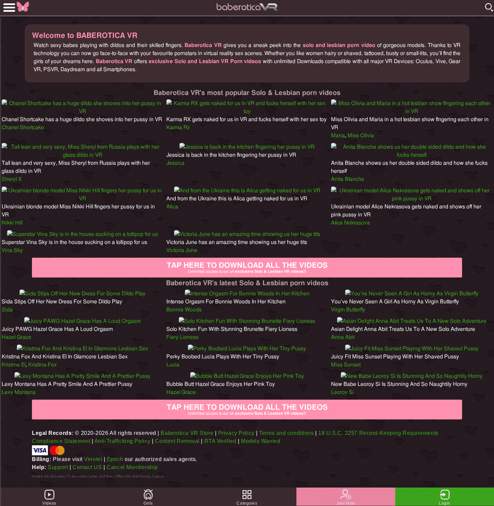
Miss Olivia (360, 135)
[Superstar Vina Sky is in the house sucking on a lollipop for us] (82, 234)
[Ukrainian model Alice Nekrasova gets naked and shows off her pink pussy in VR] (411, 198)
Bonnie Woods (184, 309)
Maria (338, 135)
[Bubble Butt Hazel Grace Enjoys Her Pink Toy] (247, 376)
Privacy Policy (236, 433)
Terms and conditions (286, 433)
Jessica (175, 163)
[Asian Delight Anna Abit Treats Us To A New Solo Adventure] (412, 321)
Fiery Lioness (182, 337)
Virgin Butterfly (348, 309)
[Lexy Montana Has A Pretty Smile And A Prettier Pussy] (82, 376)
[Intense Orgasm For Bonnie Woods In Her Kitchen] (247, 293)
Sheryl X (12, 179)
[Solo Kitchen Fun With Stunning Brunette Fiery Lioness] (247, 321)
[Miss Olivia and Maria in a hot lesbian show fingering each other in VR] (411, 111)
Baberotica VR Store (187, 433)
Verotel (93, 459)
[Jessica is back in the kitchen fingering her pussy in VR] (247, 147)
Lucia (172, 364)
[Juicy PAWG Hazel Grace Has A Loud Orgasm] (82, 321)
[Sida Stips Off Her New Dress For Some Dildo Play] (82, 293)
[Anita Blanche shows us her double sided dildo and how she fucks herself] (411, 155)
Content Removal (177, 441)
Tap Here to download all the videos (247, 267)
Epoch (115, 459)
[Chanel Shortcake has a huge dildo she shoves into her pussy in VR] (82, 111)
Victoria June (181, 250)
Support (58, 467)
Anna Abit (343, 337)
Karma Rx (178, 127)
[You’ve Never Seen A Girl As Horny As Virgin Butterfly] (412, 293)
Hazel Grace (16, 337)
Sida (7, 309)
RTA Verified (220, 441)
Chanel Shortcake (23, 127)
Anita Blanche (347, 179)
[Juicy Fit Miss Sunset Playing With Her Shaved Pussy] (412, 348)
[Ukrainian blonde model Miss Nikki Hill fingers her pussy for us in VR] (82, 198)
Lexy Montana (19, 392)
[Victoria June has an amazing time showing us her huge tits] (247, 234)
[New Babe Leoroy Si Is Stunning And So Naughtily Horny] (412, 376)
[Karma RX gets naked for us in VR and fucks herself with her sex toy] (247, 111)
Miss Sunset (346, 364)
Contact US (87, 467)
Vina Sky (12, 250)
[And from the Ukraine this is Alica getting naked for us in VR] (247, 190)
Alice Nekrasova (350, 222)
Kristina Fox (42, 364)
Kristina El (14, 364)
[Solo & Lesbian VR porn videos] (247, 11)
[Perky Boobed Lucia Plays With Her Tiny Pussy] (247, 348)
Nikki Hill (12, 222)
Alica (172, 206)
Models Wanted (260, 441)
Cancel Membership (132, 467)
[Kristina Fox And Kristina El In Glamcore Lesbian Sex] (82, 348)
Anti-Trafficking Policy (122, 441)
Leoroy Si (342, 392)
